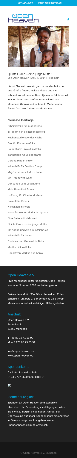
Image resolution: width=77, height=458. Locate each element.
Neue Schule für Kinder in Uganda (28, 212)
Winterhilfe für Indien (20, 235)
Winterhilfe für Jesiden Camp (25, 166)
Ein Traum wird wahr (20, 177)
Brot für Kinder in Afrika (21, 143)
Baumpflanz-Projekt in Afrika (24, 148)
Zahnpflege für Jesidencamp (24, 154)
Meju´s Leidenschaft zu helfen (25, 172)
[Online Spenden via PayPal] (9, 385)
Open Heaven (21, 77)
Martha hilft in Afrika (19, 247)
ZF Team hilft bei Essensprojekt (26, 131)
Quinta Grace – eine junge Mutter (29, 74)
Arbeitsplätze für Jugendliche (25, 125)
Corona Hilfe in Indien (20, 160)
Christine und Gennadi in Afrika (26, 241)
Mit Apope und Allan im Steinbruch (28, 229)
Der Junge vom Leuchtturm (24, 183)
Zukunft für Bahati (18, 200)
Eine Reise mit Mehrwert (22, 218)
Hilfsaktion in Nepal (19, 206)
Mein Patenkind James (21, 189)
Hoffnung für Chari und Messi (25, 195)
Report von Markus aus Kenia (25, 252)
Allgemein (53, 77)
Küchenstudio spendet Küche (25, 137)
